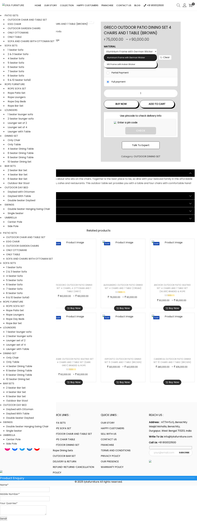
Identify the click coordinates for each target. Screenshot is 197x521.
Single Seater (16, 213)
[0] (190, 5)
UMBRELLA (11, 217)
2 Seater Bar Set (17, 170)
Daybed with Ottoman (21, 192)
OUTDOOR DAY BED (16, 187)
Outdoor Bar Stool (18, 183)
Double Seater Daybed (21, 200)
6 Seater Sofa (16, 67)
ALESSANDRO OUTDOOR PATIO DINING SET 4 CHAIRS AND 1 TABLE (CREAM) (123, 286)
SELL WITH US (108, 434)
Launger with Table (19, 131)
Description (12, 173)
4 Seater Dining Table (21, 149)
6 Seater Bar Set (17, 179)
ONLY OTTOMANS (18, 32)
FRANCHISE (107, 445)
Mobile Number (10, 494)
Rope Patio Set (16, 93)
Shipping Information (19, 211)
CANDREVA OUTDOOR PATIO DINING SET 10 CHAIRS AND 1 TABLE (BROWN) (172, 360)
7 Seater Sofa (16, 71)
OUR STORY (108, 423)
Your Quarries (9, 503)
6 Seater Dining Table (21, 153)
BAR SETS (10, 166)
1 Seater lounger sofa (20, 114)
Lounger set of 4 (17, 127)
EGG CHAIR (14, 24)
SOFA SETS (11, 45)
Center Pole (15, 222)
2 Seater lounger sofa (21, 118)
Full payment (119, 81)
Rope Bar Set (15, 106)
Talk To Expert (140, 145)
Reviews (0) (13, 203)
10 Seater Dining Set (19, 161)
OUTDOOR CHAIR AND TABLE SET (27, 20)
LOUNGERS (11, 110)
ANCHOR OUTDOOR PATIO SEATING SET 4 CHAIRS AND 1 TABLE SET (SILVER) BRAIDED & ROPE (172, 288)
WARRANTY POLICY (112, 467)
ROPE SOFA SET (17, 88)
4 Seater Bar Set (18, 174)
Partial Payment (120, 72)
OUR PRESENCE (110, 461)
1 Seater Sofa (15, 50)
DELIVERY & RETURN (64, 461)
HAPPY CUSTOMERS (112, 428)
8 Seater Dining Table (21, 157)
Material (110, 46)
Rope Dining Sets (63, 450)
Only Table (14, 144)
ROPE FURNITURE (15, 84)
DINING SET (11, 136)
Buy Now (121, 104)
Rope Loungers (17, 97)
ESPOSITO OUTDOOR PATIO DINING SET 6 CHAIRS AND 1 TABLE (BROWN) (123, 360)
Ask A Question (15, 218)
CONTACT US (109, 439)
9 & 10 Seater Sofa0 (19, 80)
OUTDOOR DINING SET (147, 156)
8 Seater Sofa (16, 75)
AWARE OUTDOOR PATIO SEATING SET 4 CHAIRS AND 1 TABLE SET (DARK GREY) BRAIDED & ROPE (74, 362)
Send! (3, 518)
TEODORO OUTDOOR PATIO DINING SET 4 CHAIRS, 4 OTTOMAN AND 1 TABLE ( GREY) (73, 288)
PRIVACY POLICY (110, 456)
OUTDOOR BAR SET (64, 456)
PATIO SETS (11, 15)
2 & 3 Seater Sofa (18, 54)
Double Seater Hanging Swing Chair (29, 209)
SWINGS (9, 204)
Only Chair (14, 140)
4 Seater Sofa (16, 58)
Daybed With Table (19, 196)
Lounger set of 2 (17, 123)
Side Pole (13, 226)
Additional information (20, 196)
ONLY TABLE (15, 37)
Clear (166, 57)
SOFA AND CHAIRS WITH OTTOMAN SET (31, 41)
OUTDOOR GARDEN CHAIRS (24, 28)
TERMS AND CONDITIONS (116, 450)
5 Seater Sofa (16, 63)
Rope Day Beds (17, 101)
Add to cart (157, 104)
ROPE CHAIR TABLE (64, 439)
